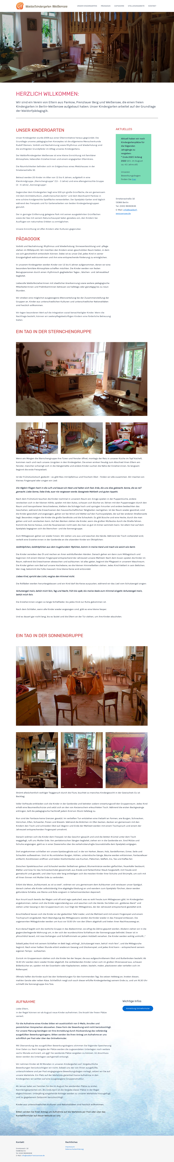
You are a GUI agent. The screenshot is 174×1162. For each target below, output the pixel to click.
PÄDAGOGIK (106, 6)
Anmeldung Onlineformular (138, 1008)
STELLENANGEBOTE (136, 6)
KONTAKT (152, 6)
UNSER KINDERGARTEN (87, 6)
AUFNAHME (119, 6)
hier (134, 179)
